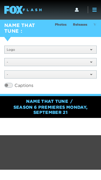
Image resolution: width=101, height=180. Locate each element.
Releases (80, 24)
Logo (11, 49)
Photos (61, 24)
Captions (24, 85)
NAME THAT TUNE (19, 28)
